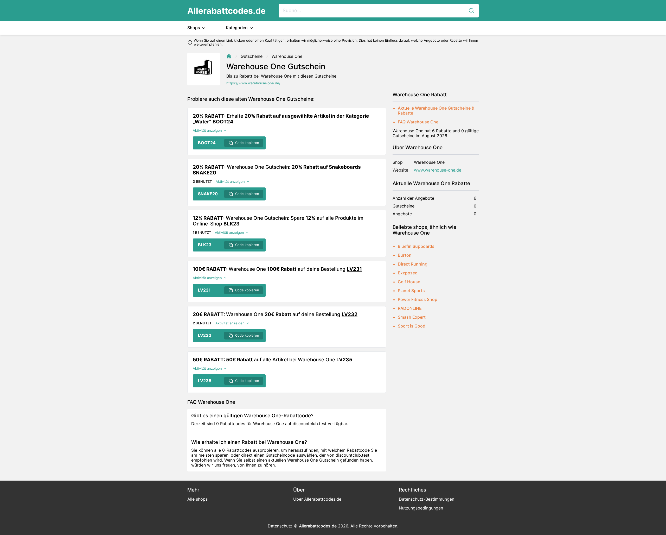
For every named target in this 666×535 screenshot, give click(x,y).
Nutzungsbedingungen (421, 508)
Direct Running (412, 264)
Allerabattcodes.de (226, 11)
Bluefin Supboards (416, 246)
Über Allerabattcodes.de (317, 499)
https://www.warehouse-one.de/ (253, 83)
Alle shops (197, 499)
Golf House (409, 281)
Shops (194, 27)
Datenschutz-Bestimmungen (426, 499)
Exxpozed (408, 272)
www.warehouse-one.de (437, 170)
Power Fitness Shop (417, 299)
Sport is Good (411, 326)
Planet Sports (411, 290)
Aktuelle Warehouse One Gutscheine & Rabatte (436, 110)
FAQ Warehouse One (418, 121)
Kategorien (237, 27)
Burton (405, 255)
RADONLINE (410, 308)
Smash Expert (412, 317)
